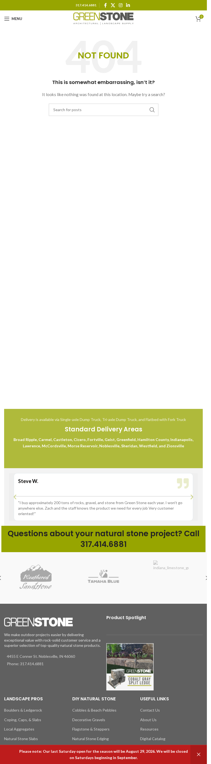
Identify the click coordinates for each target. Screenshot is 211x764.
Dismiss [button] (198, 754)
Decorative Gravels (88, 719)
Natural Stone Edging (90, 738)
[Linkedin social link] (128, 5)
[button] (15, 497)
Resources (149, 729)
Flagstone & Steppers (91, 729)
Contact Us (150, 710)
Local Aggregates (19, 729)
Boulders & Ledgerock (23, 710)
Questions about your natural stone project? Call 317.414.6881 (103, 539)
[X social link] (113, 5)
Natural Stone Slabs (21, 738)
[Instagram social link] (120, 5)
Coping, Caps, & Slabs (22, 719)
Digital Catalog (152, 738)
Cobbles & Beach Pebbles (94, 710)
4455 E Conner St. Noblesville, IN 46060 (41, 656)
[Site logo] (103, 18)
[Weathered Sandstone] (36, 578)
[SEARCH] (152, 109)
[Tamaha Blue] (103, 578)
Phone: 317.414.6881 (25, 663)
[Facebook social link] (105, 5)
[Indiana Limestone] (171, 578)
